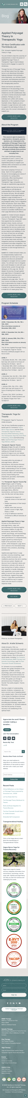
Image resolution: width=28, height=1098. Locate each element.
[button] (21, 4)
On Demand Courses (7, 1060)
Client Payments (6, 1069)
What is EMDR (5, 1022)
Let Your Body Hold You (10, 797)
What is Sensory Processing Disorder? (11, 1043)
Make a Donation (6, 1073)
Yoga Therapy (6, 1047)
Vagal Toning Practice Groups (9, 1062)
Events (4, 1057)
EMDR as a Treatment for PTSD (10, 1020)
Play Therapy (6, 1039)
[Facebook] (4, 738)
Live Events (4, 1058)
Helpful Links (6, 1067)
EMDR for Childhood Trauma (9, 1024)
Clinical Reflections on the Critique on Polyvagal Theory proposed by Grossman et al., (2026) (13, 791)
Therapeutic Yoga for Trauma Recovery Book (13, 1052)
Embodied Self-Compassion (11, 817)
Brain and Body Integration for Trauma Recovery (14, 1031)
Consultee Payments (7, 1071)
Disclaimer (8, 1092)
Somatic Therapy (7, 1029)
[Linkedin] (9, 738)
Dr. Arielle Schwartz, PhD (12, 4)
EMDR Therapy (6, 1019)
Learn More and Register (14, 117)
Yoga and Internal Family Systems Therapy (12, 1050)
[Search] (23, 751)
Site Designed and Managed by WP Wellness (14, 1090)
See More (14, 596)
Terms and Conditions (17, 1092)
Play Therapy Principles (8, 1041)
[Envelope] (13, 738)
